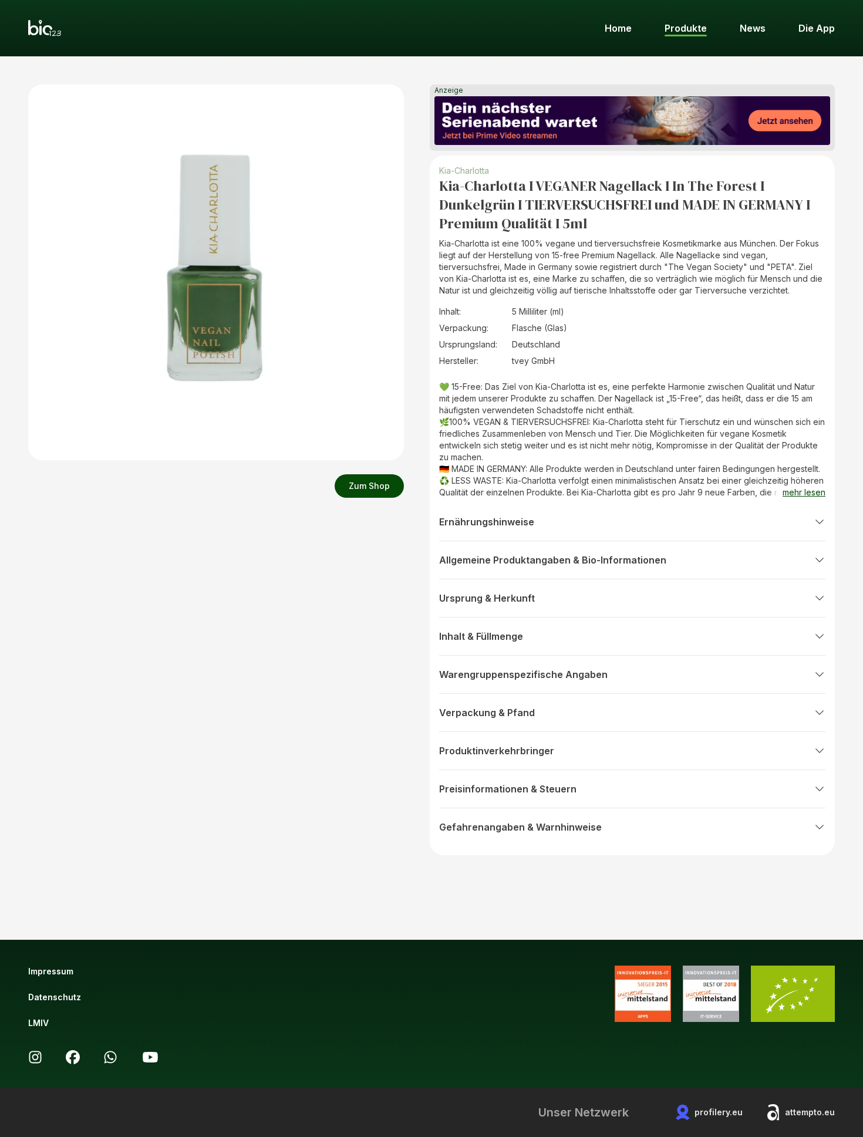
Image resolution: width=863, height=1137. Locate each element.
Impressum (50, 971)
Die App (816, 28)
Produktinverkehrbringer (496, 751)
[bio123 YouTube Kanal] (150, 1057)
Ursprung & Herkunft (487, 598)
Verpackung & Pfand (487, 712)
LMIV (38, 1023)
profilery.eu (719, 1112)
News (753, 28)
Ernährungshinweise (486, 522)
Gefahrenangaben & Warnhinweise (520, 827)
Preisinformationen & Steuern (508, 789)
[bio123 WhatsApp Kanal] (110, 1057)
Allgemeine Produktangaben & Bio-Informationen (552, 560)
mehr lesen (804, 492)
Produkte (686, 28)
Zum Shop (369, 486)
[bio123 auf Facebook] (73, 1057)
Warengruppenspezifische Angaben (523, 674)
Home (618, 28)
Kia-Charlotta (464, 171)
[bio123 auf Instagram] (35, 1057)
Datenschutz (54, 997)
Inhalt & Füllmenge (481, 636)
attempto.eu (810, 1112)
